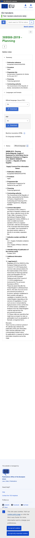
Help (3, 492)
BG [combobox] (8, 121)
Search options (29, 26)
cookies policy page (14, 514)
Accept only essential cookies (18, 533)
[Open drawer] (4, 46)
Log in (25, 7)
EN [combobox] (8, 104)
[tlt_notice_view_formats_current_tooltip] (27, 146)
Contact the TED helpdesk (10, 495)
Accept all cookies (14, 528)
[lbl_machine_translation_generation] (24, 133)
